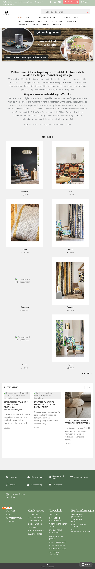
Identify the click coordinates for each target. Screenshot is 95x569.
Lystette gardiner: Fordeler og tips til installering (45, 404)
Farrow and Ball (22, 25)
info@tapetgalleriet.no (80, 532)
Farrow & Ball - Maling (47, 18)
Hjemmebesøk (72, 21)
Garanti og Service (35, 534)
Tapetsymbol (54, 515)
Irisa (70, 192)
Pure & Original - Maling (69, 18)
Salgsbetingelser (35, 521)
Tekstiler (29, 18)
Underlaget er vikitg (57, 542)
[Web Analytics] (7, 507)
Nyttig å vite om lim (57, 545)
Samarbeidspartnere (14, 518)
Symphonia (25, 307)
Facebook (50, 2)
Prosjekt (45, 25)
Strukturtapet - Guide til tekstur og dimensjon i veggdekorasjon (16, 406)
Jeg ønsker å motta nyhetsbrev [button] (15, 495)
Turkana (70, 307)
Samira (70, 249)
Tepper (18, 21)
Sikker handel (33, 527)
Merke (35, 25)
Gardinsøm (29, 21)
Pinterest (55, 2)
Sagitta (24, 249)
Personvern (10, 521)
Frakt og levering (35, 524)
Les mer (7, 427)
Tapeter (19, 18)
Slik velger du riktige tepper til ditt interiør (77, 422)
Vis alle (87, 373)
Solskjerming (57, 21)
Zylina (70, 365)
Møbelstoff (43, 21)
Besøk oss (57, 25)
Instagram (59, 2)
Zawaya (24, 365)
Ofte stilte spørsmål (36, 531)
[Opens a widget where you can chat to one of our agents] (86, 565)
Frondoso (24, 192)
